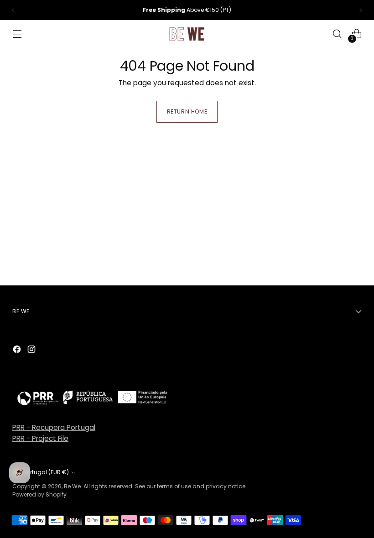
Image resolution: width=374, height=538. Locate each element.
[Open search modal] (337, 34)
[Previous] (14, 10)
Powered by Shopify (39, 494)
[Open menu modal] (17, 34)
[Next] (360, 10)
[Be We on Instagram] (32, 351)
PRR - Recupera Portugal (53, 427)
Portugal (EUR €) (46, 472)
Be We (72, 486)
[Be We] (187, 34)
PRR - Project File (40, 438)
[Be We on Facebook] (17, 351)
